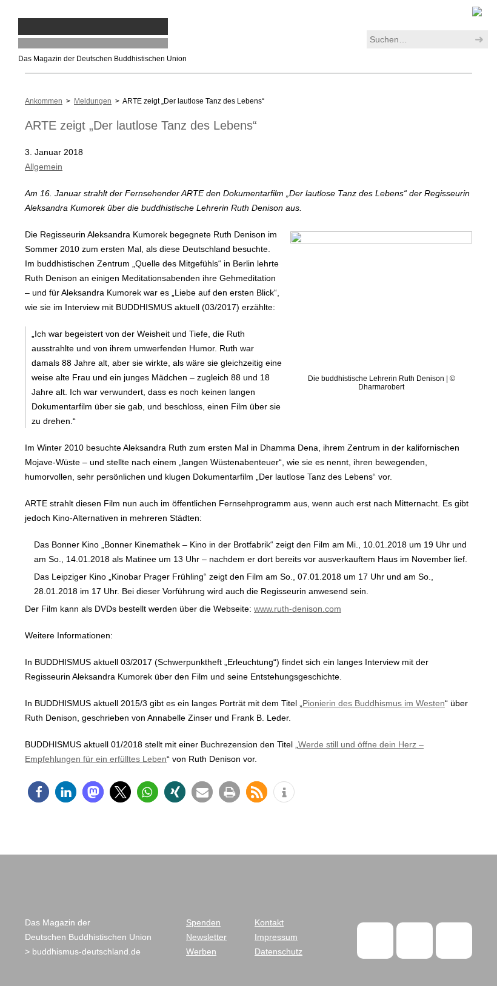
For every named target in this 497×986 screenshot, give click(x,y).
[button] (38, 791)
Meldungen (93, 101)
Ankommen (43, 101)
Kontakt (269, 922)
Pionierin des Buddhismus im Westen (373, 703)
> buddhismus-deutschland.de (83, 951)
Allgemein (43, 166)
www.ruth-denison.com (297, 609)
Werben (201, 951)
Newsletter (206, 937)
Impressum (276, 937)
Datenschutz (278, 951)
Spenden (203, 922)
